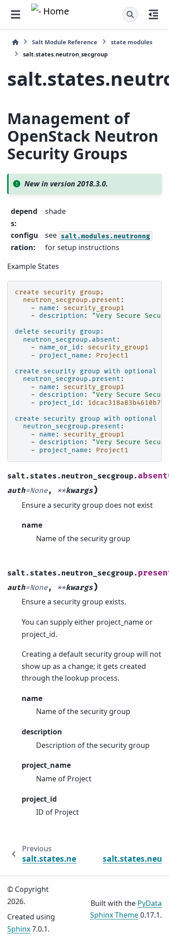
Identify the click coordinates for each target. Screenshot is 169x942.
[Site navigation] (15, 14)
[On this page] (153, 14)
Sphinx (18, 929)
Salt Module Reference (64, 42)
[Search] (130, 14)
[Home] (15, 42)
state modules (131, 42)
